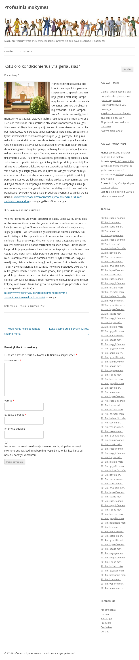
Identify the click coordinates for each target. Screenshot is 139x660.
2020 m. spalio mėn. (111, 313)
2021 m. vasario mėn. (112, 300)
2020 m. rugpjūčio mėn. (113, 318)
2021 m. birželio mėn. (112, 287)
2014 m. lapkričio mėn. (113, 544)
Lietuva (22, 306)
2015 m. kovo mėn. (111, 527)
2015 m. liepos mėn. (111, 509)
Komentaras (12, 360)
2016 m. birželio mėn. (112, 461)
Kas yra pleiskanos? (112, 130)
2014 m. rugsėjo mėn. (112, 553)
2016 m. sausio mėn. (112, 483)
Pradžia (8, 51)
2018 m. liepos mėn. (111, 374)
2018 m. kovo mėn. (111, 387)
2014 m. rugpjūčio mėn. (113, 557)
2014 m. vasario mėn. (112, 583)
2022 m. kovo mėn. (111, 252)
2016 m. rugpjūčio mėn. (113, 453)
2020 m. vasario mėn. (112, 335)
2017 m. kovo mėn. (111, 422)
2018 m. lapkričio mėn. (113, 361)
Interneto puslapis (14, 428)
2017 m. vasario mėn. (112, 427)
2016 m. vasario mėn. (112, 479)
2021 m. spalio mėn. (111, 274)
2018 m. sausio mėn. (112, 392)
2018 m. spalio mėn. (111, 366)
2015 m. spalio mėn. (111, 496)
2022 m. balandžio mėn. (113, 248)
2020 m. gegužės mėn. (112, 331)
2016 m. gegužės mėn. (112, 466)
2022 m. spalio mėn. (111, 231)
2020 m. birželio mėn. (112, 326)
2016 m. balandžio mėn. (113, 470)
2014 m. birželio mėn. (112, 566)
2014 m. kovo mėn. (111, 579)
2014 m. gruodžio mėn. (113, 540)
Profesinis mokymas (26, 7)
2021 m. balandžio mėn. (113, 296)
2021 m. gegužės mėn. (112, 292)
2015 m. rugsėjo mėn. (112, 501)
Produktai (106, 622)
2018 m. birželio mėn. (112, 379)
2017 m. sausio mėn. (112, 431)
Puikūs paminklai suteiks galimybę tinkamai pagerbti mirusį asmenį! (117, 166)
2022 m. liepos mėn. (111, 244)
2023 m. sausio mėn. (112, 226)
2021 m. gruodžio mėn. (113, 265)
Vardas (9, 400)
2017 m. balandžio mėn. (113, 418)
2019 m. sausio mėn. (112, 352)
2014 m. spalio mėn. (111, 548)
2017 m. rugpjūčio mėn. (113, 400)
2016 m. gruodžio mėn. (113, 435)
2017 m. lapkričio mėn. (113, 396)
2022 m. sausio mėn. (112, 261)
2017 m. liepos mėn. (111, 405)
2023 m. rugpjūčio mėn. (113, 218)
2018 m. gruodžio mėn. (113, 357)
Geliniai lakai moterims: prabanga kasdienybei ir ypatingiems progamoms (116, 96)
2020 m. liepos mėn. (111, 322)
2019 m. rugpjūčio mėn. (113, 344)
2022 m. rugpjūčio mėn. (113, 239)
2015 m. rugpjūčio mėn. (113, 505)
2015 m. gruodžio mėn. (113, 487)
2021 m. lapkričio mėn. (113, 270)
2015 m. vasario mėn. (112, 531)
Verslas (105, 631)
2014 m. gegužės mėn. (112, 570)
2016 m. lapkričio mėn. (113, 440)
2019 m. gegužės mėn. (112, 348)
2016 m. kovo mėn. (111, 474)
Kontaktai (26, 51)
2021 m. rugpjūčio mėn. (113, 283)
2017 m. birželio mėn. (112, 409)
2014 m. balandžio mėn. (113, 575)
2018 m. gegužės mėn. (112, 383)
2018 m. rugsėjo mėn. (112, 370)
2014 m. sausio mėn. (112, 588)
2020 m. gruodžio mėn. (113, 305)
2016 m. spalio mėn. (111, 444)
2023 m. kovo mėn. (111, 222)
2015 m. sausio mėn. (112, 535)
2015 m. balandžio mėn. (113, 522)
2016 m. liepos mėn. (111, 457)
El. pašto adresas (15, 414)
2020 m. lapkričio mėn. (113, 309)
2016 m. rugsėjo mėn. (112, 448)
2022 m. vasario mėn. (112, 257)
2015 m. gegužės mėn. (112, 518)
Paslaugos (106, 618)
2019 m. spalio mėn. (111, 339)
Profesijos (106, 627)
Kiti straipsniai (108, 609)
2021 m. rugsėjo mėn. (112, 278)
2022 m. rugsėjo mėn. (112, 235)
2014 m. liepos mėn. (111, 561)
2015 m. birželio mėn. (112, 514)
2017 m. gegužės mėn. (112, 413)
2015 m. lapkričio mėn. (113, 492)
